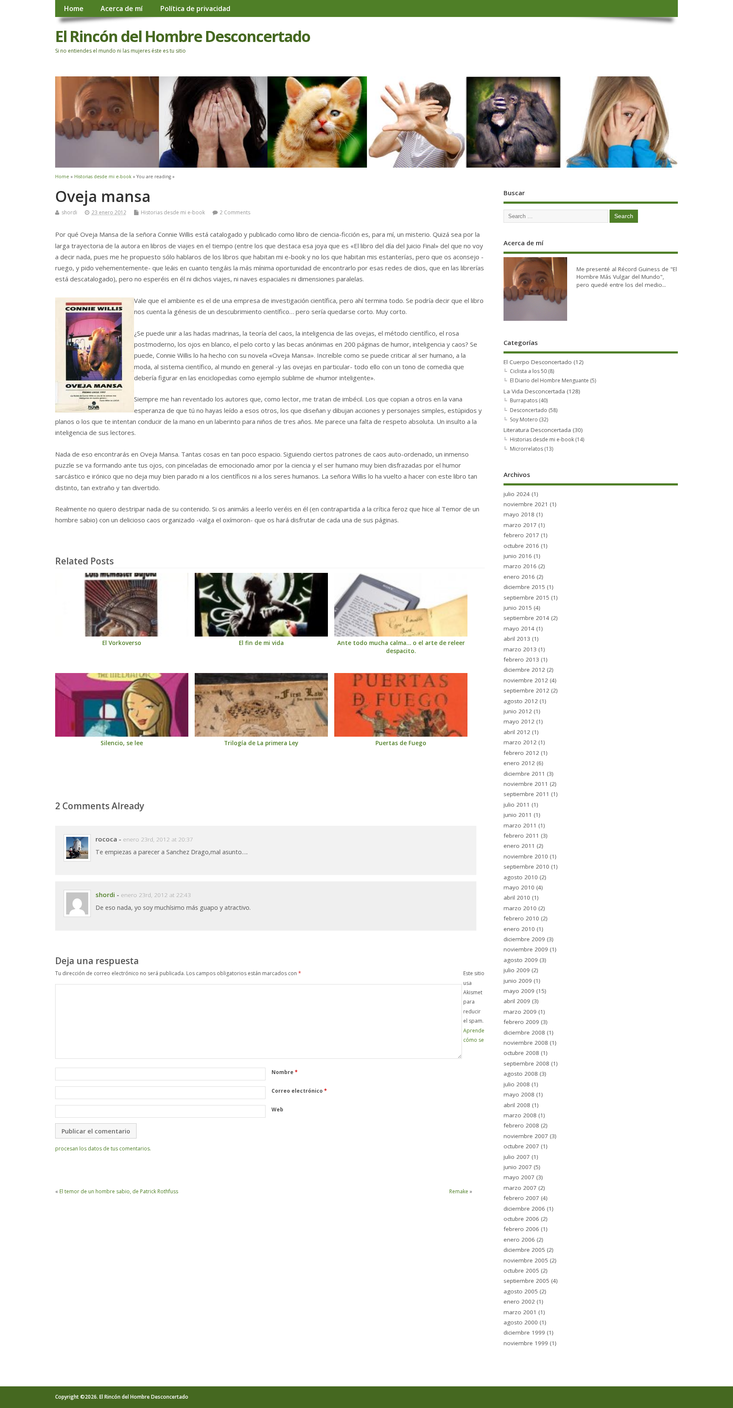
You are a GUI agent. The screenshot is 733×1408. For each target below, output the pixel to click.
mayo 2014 (519, 628)
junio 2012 (518, 711)
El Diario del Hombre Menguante (549, 380)
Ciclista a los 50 (528, 371)
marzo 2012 (520, 742)
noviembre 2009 (526, 949)
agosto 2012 (521, 701)
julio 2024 (517, 494)
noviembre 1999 (526, 1343)
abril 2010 (517, 897)
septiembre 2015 (526, 597)
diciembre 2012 (524, 669)
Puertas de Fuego (400, 743)
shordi (69, 212)
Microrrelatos (526, 448)
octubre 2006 (521, 1219)
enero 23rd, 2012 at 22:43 (156, 895)
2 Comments (235, 212)
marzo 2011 (520, 825)
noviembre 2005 (526, 1260)
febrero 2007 (521, 1198)
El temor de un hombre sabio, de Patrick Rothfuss (118, 1191)
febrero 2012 (521, 753)
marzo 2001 (520, 1312)
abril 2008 (517, 1105)
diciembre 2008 (524, 1032)
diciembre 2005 (524, 1250)
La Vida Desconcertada (534, 391)
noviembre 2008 (526, 1042)
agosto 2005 (521, 1291)
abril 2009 (517, 1001)
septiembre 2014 (526, 618)
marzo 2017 (520, 525)
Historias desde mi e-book (173, 212)
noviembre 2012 (526, 680)
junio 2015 (518, 607)
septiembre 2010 (526, 866)
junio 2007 (518, 1167)
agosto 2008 (521, 1073)
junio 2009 (518, 980)
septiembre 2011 (526, 794)
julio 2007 (517, 1157)
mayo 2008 (519, 1094)
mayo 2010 (519, 887)
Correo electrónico (299, 1090)
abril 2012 (517, 732)
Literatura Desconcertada (537, 430)
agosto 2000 (521, 1322)
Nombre (284, 1072)
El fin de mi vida (261, 643)
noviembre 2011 (526, 784)
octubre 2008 (521, 1053)
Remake (458, 1191)
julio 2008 (517, 1084)
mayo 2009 (519, 991)
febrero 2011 (521, 835)
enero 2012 (519, 763)
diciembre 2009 (524, 939)
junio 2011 (518, 815)
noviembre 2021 (526, 504)
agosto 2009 (521, 960)
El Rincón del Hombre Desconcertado (182, 36)
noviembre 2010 (526, 856)
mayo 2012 (519, 721)
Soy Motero (524, 419)
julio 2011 (517, 804)
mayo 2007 (519, 1177)
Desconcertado (528, 410)
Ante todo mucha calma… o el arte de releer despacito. (401, 647)
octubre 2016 (521, 546)
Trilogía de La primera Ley (261, 743)
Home (74, 8)
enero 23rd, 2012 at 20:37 (158, 839)
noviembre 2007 (526, 1136)
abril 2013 (517, 638)
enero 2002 (519, 1301)
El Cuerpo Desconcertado (538, 362)
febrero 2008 (521, 1125)
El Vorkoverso (121, 643)
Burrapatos (523, 400)
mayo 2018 (519, 514)
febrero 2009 (521, 1022)
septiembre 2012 (526, 690)
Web (277, 1109)
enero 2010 (519, 929)
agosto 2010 (521, 877)
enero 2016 (519, 577)
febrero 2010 (521, 918)
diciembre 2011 (524, 773)
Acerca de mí (122, 8)
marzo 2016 (520, 566)
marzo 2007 (520, 1188)
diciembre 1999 (524, 1332)
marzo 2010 (520, 908)
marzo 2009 (520, 1011)
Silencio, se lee (122, 743)
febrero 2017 (521, 535)
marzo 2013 (520, 649)
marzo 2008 (520, 1115)
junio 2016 (518, 556)
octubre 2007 (521, 1146)
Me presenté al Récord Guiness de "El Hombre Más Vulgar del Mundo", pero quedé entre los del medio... (626, 277)
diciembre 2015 (524, 587)
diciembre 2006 (524, 1208)
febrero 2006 (521, 1229)
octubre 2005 (521, 1270)
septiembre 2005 (526, 1281)
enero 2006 (519, 1239)
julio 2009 (517, 970)
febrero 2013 (521, 659)
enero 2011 (519, 846)
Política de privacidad (195, 8)
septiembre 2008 (526, 1063)
